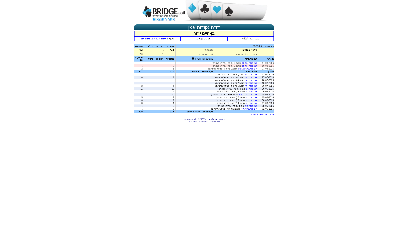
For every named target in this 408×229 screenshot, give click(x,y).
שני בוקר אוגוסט (249, 63)
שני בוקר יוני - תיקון (248, 94)
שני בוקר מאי (250, 106)
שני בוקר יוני (251, 88)
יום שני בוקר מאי (249, 109)
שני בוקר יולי (251, 74)
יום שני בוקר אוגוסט (247, 68)
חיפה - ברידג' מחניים (154, 38)
